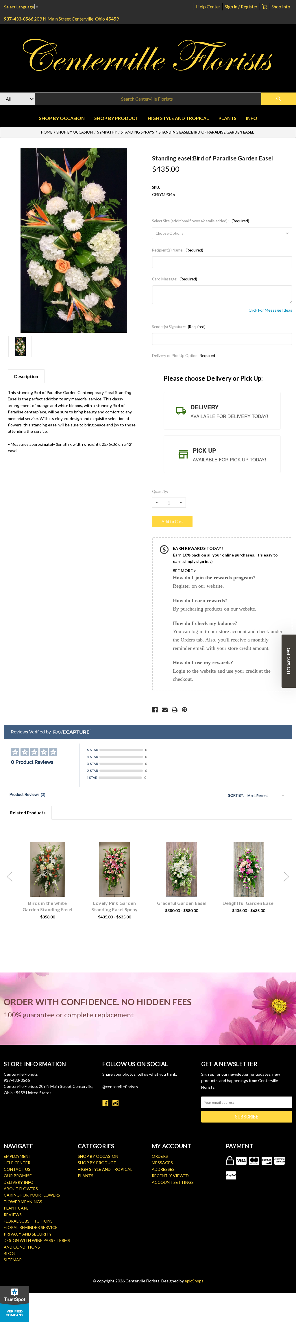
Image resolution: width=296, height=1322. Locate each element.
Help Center (208, 6)
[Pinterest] (184, 710)
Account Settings (173, 1182)
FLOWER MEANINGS (23, 1201)
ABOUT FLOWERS (21, 1188)
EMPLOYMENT (17, 1156)
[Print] (174, 710)
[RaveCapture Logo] (70, 732)
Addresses (163, 1169)
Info (251, 118)
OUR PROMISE (18, 1175)
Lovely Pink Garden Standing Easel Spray (114, 906)
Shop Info (280, 6)
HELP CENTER (17, 1162)
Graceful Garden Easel (181, 903)
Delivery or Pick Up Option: (183, 355)
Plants (227, 118)
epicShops (194, 1280)
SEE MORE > (184, 570)
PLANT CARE (16, 1207)
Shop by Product (116, 118)
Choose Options (51, 878)
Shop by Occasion (62, 118)
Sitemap (13, 1259)
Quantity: (160, 491)
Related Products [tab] (27, 812)
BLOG (9, 1253)
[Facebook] (155, 710)
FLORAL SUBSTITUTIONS (28, 1221)
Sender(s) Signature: (179, 326)
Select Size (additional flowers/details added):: (200, 221)
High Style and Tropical (178, 118)
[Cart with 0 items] (264, 6)
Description (26, 376)
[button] (289, 661)
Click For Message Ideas (270, 310)
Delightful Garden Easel (249, 903)
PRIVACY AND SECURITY (28, 1234)
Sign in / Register (241, 6)
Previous (9, 876)
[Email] (165, 710)
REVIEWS (13, 1214)
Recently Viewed (170, 1175)
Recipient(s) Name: (177, 250)
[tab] (222, 411)
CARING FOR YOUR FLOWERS (32, 1194)
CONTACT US (17, 1169)
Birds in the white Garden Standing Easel (47, 906)
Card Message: (174, 279)
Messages (162, 1162)
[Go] (278, 99)
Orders (160, 1156)
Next (286, 876)
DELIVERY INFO (19, 1182)
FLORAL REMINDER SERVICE (31, 1227)
